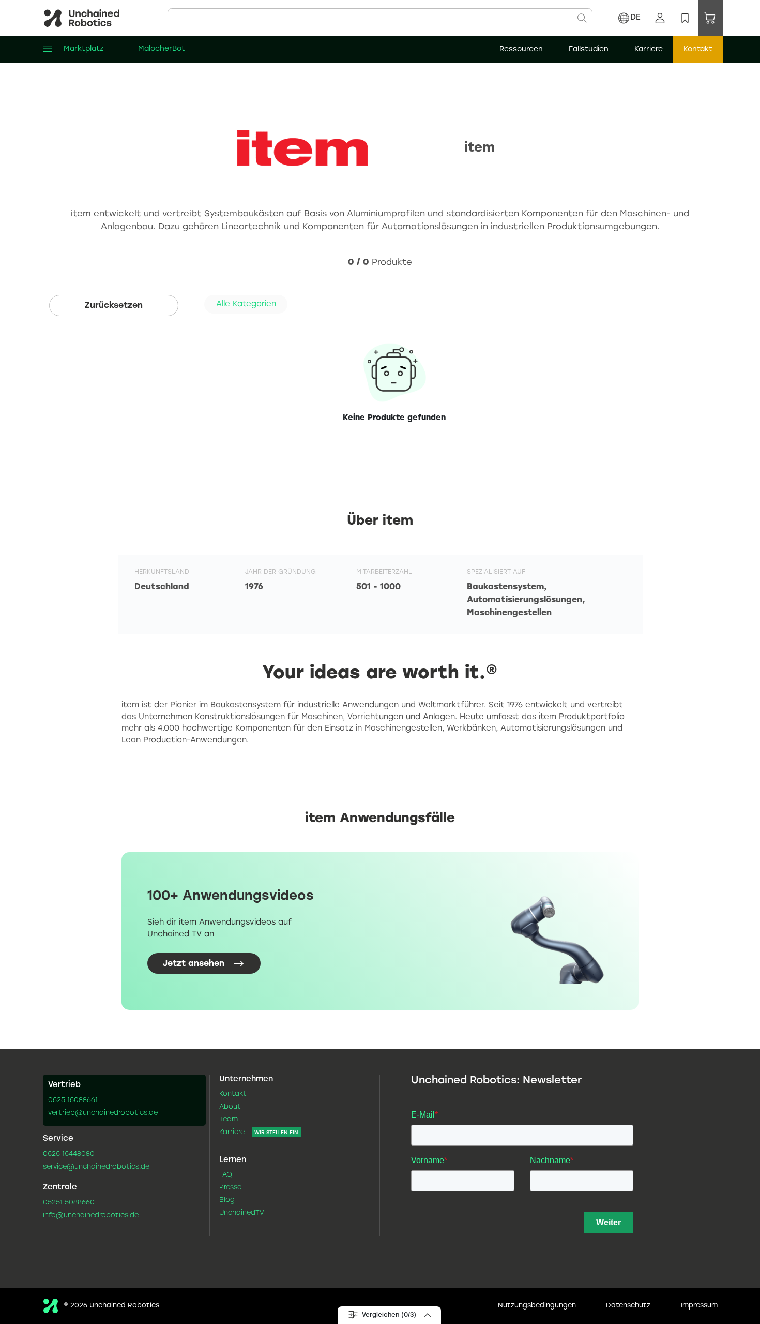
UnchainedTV (241, 1213)
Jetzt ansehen (193, 963)
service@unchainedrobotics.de (96, 1167)
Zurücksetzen (114, 305)
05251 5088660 (69, 1203)
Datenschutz (628, 1306)
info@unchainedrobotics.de (91, 1216)
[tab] (245, 304)
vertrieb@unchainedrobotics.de (103, 1113)
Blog (227, 1200)
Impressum (699, 1306)
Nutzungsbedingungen (537, 1306)
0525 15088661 (73, 1100)
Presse (230, 1188)
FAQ (225, 1175)
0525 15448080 (69, 1154)
